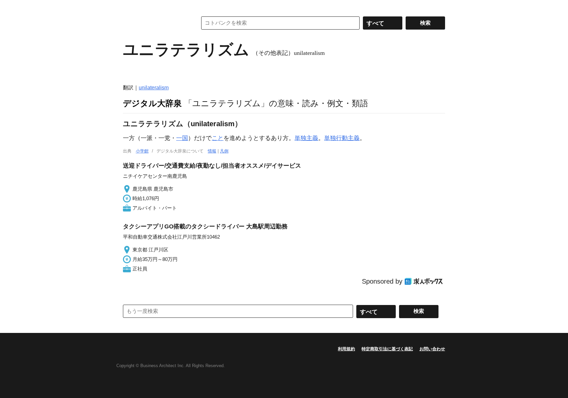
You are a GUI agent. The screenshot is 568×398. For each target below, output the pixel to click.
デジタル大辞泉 (152, 103)
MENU (129, 6)
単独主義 (306, 138)
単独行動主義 (342, 138)
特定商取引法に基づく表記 (387, 348)
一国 (182, 138)
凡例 (224, 151)
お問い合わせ (432, 348)
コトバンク (155, 23)
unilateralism (154, 87)
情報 (212, 151)
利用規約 (346, 348)
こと (218, 138)
